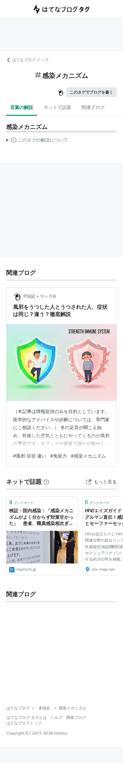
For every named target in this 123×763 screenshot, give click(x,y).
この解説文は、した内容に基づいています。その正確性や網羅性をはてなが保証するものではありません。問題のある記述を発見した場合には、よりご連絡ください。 (37, 141)
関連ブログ (93, 107)
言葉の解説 (21, 107)
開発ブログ (76, 717)
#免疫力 (58, 456)
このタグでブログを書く (91, 92)
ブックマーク (21, 502)
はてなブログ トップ (30, 59)
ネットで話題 (57, 107)
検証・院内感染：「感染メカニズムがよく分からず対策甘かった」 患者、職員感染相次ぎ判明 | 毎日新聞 (41, 517)
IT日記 (29, 296)
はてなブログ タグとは (26, 717)
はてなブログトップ (24, 722)
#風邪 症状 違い (29, 456)
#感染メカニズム (88, 456)
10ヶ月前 (48, 296)
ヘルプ (56, 717)
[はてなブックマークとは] (46, 481)
